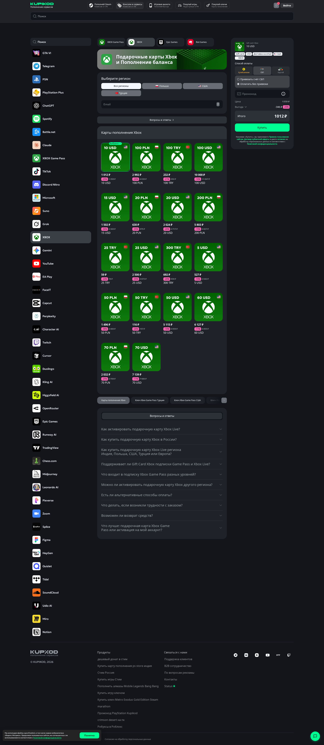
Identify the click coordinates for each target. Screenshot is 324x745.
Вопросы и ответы (160, 119)
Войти (287, 5)
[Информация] (283, 94)
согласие (281, 139)
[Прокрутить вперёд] (224, 400)
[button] (115, 166)
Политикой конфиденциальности (262, 144)
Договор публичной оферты (256, 139)
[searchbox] (63, 42)
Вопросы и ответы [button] (162, 416)
